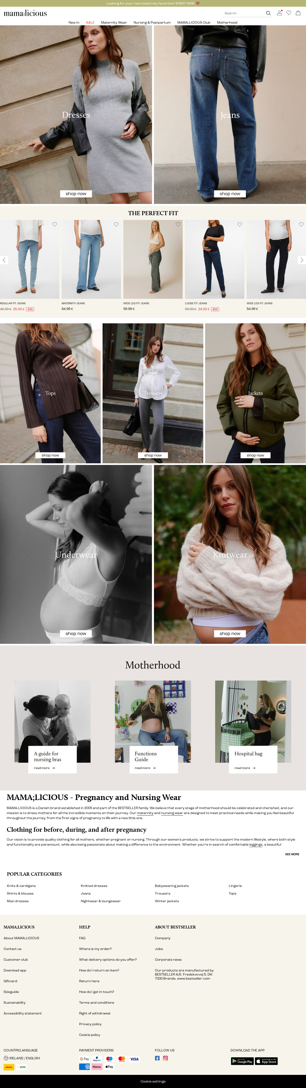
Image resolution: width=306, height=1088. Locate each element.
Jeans (86, 893)
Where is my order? (95, 949)
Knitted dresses (94, 886)
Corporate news (168, 960)
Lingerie (235, 886)
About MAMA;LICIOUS (21, 938)
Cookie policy (89, 1035)
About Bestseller (175, 926)
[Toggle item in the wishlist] (55, 225)
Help (84, 926)
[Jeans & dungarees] (230, 114)
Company (162, 938)
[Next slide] (302, 260)
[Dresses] (76, 114)
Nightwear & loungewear (101, 901)
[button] (29, 259)
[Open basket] (298, 13)
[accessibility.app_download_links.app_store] (266, 1065)
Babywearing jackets (172, 886)
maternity (145, 813)
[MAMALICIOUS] (25, 15)
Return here (89, 981)
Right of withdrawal (94, 1013)
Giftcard (10, 981)
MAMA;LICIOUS (19, 926)
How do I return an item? (99, 970)
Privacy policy (90, 1024)
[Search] (268, 13)
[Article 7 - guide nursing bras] (51, 717)
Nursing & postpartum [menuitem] (152, 23)
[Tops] (50, 393)
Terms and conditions (96, 1003)
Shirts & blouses (20, 893)
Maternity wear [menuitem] (114, 23)
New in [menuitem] (74, 23)
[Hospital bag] (255, 717)
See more (292, 854)
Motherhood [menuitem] (227, 23)
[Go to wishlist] (288, 14)
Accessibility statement (23, 1013)
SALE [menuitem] (90, 23)
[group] (29, 269)
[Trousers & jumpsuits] (153, 393)
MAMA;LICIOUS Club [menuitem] (193, 23)
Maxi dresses (18, 901)
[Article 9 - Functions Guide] (153, 717)
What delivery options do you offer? (108, 960)
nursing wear (172, 813)
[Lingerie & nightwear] (76, 554)
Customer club (16, 960)
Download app (15, 970)
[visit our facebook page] (157, 1059)
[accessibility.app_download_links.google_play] (242, 1065)
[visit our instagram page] (165, 1059)
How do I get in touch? (96, 992)
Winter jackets (167, 901)
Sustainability (15, 1003)
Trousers (162, 893)
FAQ (82, 938)
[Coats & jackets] (255, 393)
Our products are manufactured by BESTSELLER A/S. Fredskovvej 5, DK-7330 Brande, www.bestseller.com (184, 974)
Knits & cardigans (21, 886)
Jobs (159, 949)
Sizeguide (11, 992)
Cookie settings (153, 1081)
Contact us (13, 949)
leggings (255, 845)
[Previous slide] (4, 260)
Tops (232, 893)
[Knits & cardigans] (230, 554)
